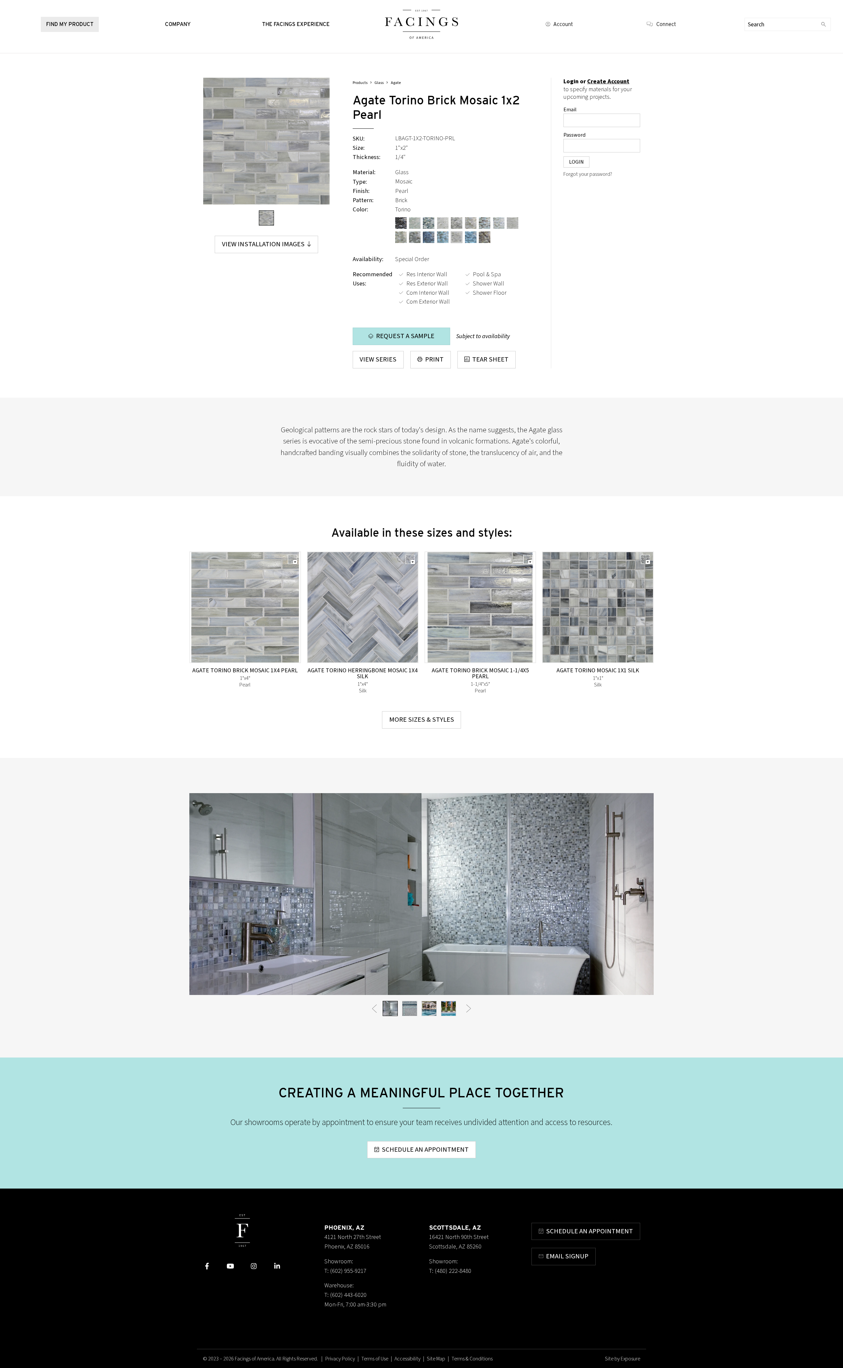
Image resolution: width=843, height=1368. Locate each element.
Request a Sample (405, 336)
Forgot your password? (587, 174)
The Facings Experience (296, 24)
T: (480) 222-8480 (450, 1271)
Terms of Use (374, 1358)
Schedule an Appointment (425, 1149)
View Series (378, 359)
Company (178, 24)
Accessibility (407, 1358)
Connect (666, 24)
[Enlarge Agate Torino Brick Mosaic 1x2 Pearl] (266, 141)
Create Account (608, 81)
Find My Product (70, 24)
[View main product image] (266, 218)
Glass (379, 83)
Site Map (436, 1358)
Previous (374, 1008)
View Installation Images (263, 244)
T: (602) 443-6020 (345, 1295)
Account (563, 24)
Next (469, 1008)
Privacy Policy (340, 1358)
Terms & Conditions (472, 1358)
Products (360, 83)
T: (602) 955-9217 (345, 1271)
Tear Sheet (490, 359)
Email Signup (567, 1256)
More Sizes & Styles (421, 719)
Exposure (630, 1358)
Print (434, 359)
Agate (396, 83)
